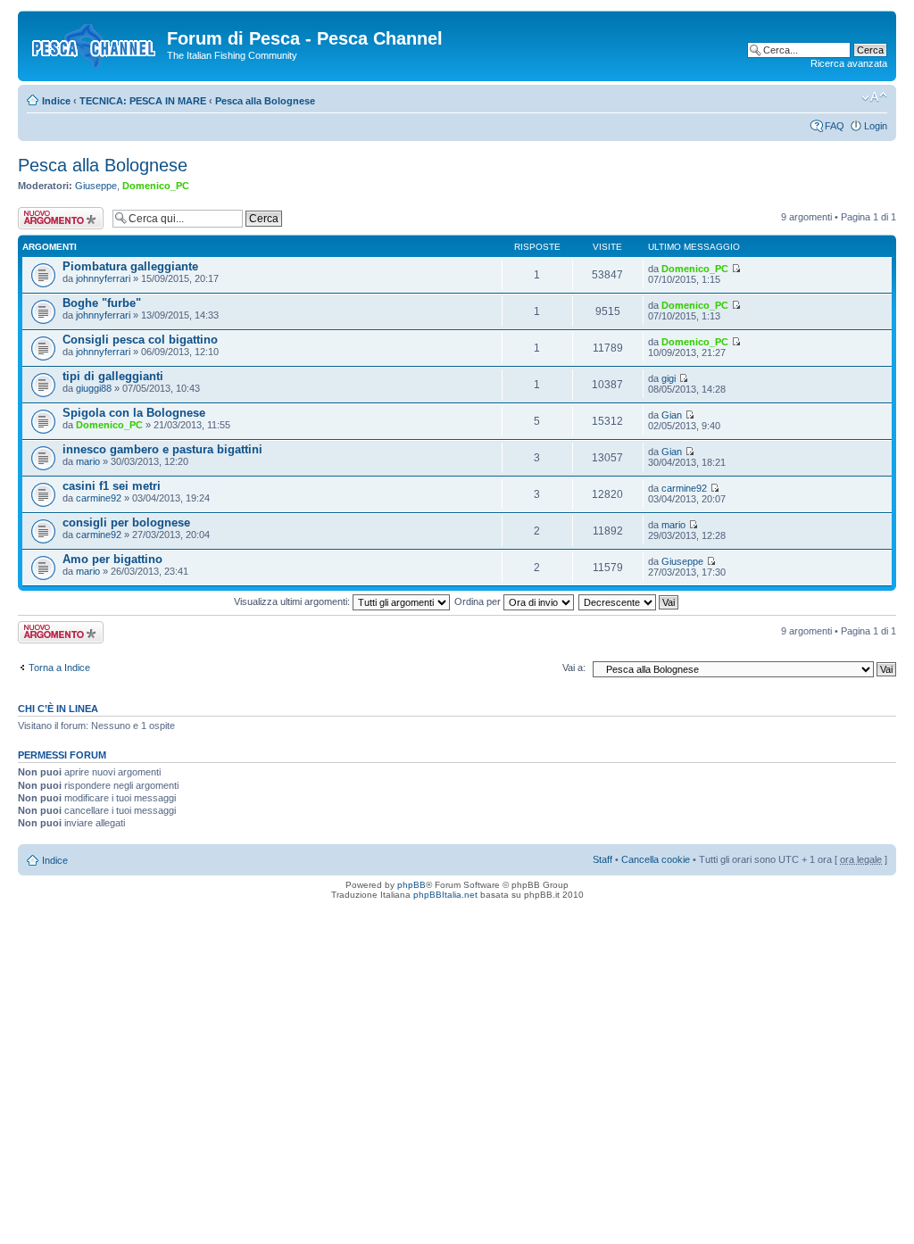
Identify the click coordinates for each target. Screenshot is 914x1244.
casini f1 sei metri (111, 486)
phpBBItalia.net (445, 895)
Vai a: (574, 667)
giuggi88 (94, 388)
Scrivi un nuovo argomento (51, 217)
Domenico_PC (155, 185)
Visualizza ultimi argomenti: (293, 601)
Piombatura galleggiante (130, 266)
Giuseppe (96, 185)
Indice (56, 100)
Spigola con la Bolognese (133, 412)
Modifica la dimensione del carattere (874, 97)
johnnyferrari (103, 278)
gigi (668, 378)
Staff (602, 859)
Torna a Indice (59, 667)
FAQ (834, 125)
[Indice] (94, 43)
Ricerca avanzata (848, 63)
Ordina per (478, 601)
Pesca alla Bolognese (265, 100)
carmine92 (98, 498)
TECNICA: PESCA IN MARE (142, 100)
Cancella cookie (655, 859)
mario (88, 461)
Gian (671, 415)
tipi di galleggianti (112, 376)
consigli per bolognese (126, 522)
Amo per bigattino (112, 559)
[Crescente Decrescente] (629, 601)
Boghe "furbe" (101, 303)
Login (875, 125)
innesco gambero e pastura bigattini (162, 449)
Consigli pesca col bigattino (140, 339)
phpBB (411, 885)
